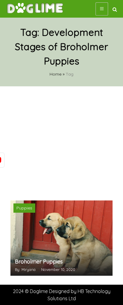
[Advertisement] (61, 142)
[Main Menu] (102, 9)
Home (55, 74)
